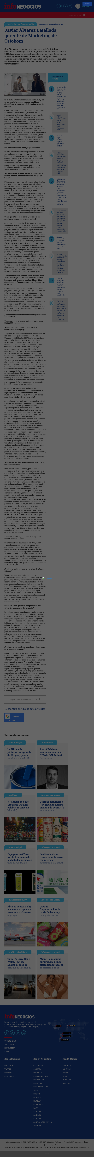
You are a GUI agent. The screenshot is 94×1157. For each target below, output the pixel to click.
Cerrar (86, 4)
